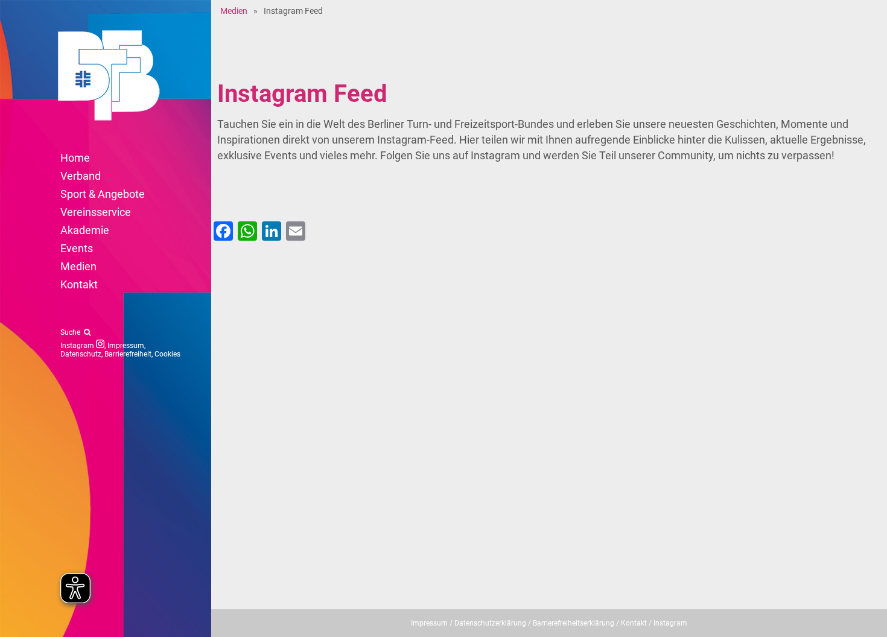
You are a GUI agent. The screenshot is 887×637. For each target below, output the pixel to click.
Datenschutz (80, 354)
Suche (72, 332)
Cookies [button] (167, 354)
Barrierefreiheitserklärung (573, 623)
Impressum (125, 345)
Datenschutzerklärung (490, 623)
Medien (233, 11)
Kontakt (634, 623)
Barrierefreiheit (127, 354)
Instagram (78, 345)
